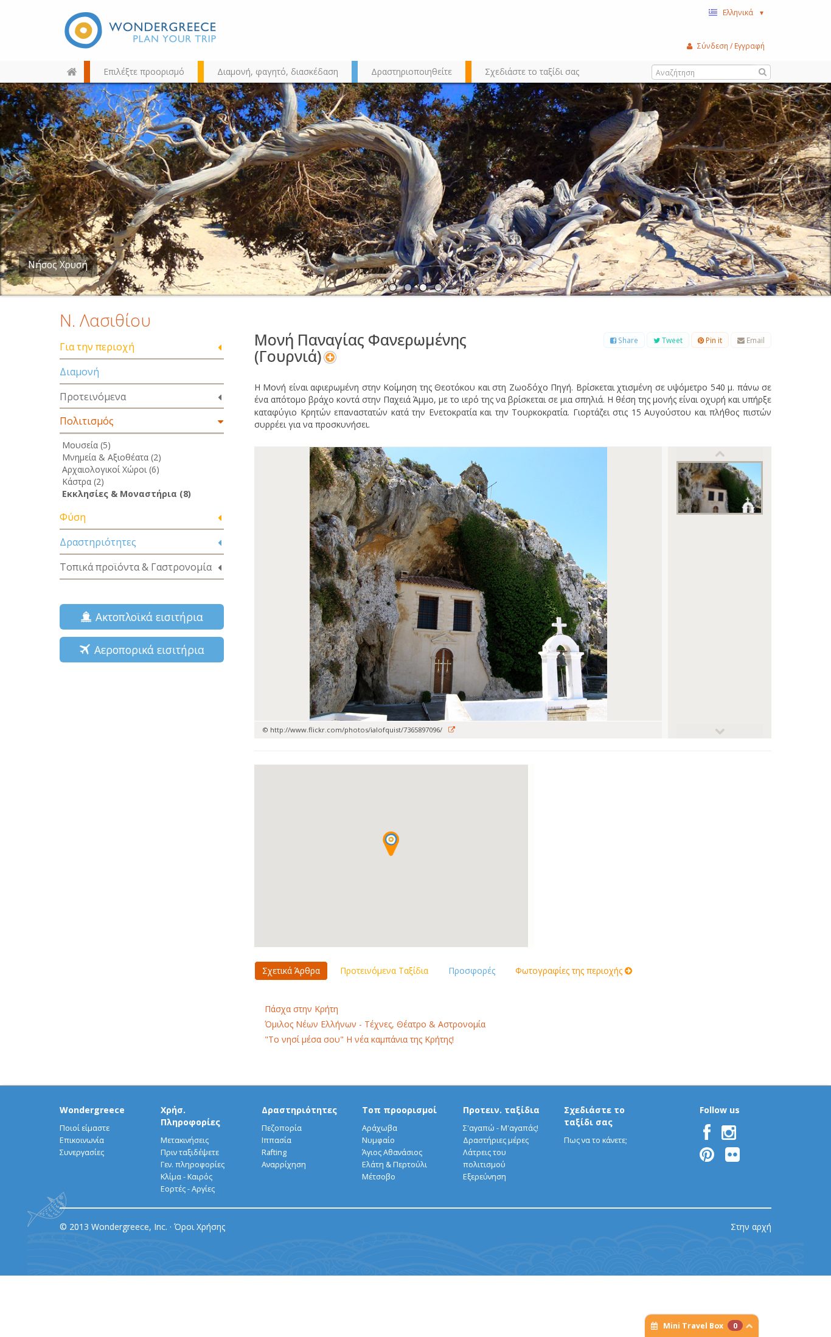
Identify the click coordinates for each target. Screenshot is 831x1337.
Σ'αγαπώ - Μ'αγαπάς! (500, 1128)
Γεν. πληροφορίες (192, 1164)
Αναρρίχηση (284, 1164)
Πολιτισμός (87, 421)
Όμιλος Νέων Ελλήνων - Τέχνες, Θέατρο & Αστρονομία (375, 1024)
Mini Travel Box (700, 1326)
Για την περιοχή (97, 346)
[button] (391, 844)
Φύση (73, 517)
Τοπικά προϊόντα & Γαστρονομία (136, 567)
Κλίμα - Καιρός (186, 1177)
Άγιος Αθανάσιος (392, 1152)
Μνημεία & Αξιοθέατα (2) (111, 457)
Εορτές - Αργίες (188, 1189)
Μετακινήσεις (185, 1140)
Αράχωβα (379, 1128)
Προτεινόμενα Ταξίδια (384, 970)
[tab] (142, 347)
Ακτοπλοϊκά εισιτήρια (146, 616)
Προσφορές (471, 970)
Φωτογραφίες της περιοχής (570, 970)
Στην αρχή (751, 1226)
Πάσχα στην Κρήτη (301, 1009)
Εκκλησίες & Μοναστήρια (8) (126, 493)
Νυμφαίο (378, 1140)
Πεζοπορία (282, 1128)
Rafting (274, 1152)
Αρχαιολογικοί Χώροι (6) (110, 469)
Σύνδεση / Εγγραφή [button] (731, 45)
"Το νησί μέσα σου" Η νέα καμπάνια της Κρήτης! (359, 1039)
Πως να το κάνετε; (595, 1140)
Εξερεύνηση (484, 1177)
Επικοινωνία (82, 1140)
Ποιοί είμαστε (85, 1128)
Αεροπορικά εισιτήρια (146, 649)
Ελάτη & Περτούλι (394, 1164)
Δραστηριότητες (98, 542)
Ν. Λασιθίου (105, 320)
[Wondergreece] (142, 30)
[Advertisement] (142, 758)
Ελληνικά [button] (744, 12)
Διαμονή (79, 371)
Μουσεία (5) (86, 445)
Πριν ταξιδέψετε (190, 1152)
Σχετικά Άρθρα (291, 970)
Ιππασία (276, 1140)
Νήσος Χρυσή (58, 265)
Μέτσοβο (378, 1177)
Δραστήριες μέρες (496, 1140)
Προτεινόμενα (93, 396)
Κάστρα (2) (83, 481)
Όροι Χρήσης (199, 1226)
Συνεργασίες (82, 1152)
